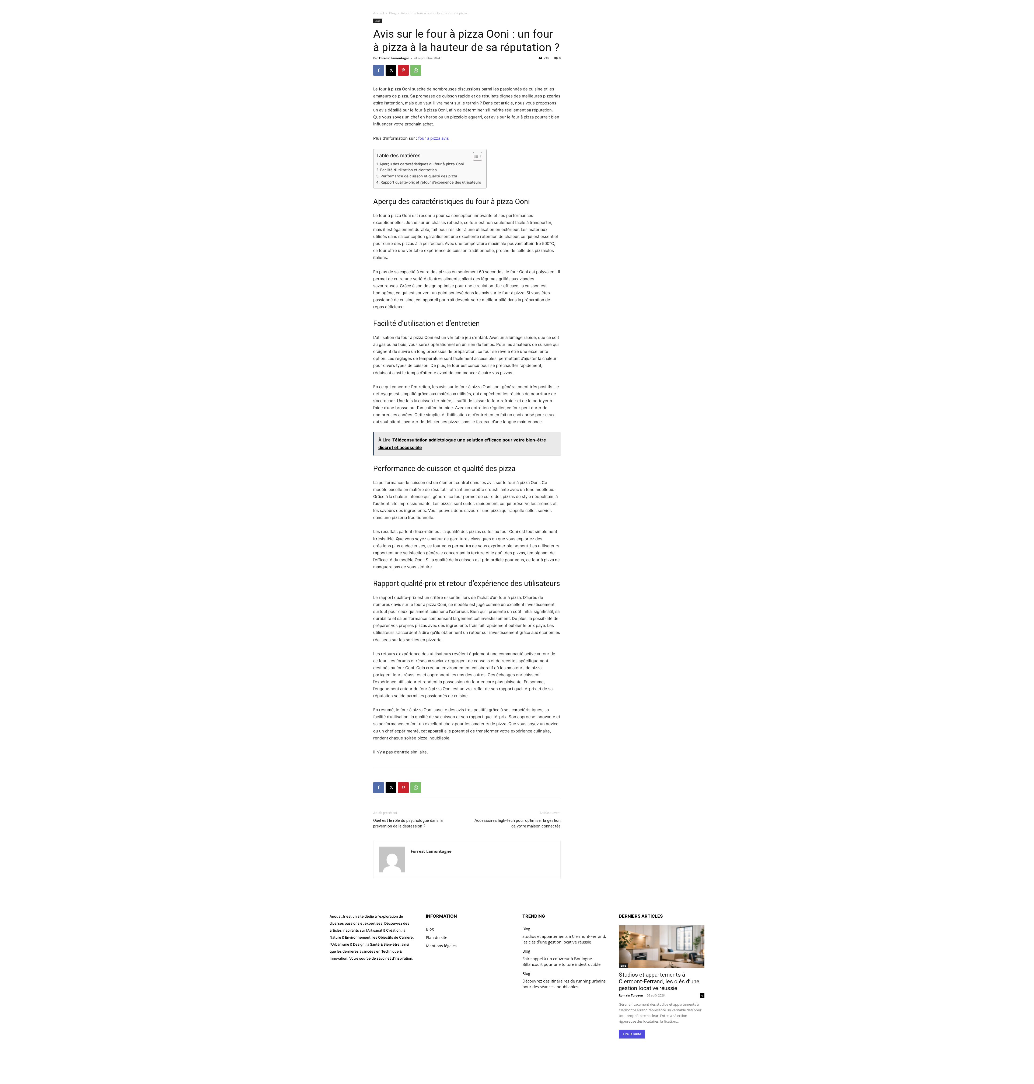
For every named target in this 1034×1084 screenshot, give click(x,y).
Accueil (378, 13)
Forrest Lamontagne (394, 58)
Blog (392, 13)
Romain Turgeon (631, 995)
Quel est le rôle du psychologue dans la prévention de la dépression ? (408, 823)
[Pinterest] (403, 70)
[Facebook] (378, 70)
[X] (391, 70)
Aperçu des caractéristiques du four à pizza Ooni (421, 164)
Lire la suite (632, 1034)
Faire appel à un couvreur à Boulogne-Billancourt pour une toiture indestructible (561, 961)
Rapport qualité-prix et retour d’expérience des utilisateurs (430, 182)
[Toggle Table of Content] (475, 156)
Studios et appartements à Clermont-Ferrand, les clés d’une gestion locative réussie (564, 939)
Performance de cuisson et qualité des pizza (418, 176)
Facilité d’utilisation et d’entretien (408, 170)
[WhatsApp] (415, 70)
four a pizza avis (433, 138)
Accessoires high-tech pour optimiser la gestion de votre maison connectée (517, 823)
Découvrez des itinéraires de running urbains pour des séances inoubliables (564, 983)
